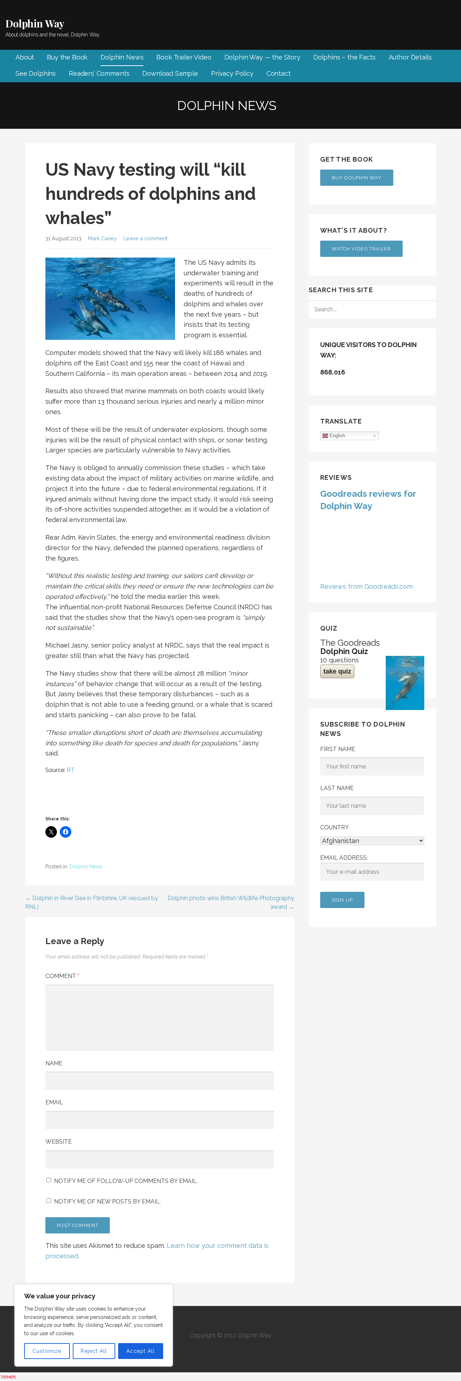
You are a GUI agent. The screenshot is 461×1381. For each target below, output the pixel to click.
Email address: (344, 857)
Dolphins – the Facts (344, 57)
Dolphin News (121, 57)
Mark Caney (102, 238)
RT (71, 770)
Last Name (337, 788)
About (24, 57)
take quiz (337, 671)
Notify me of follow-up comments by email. (126, 1181)
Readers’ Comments (99, 73)
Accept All (140, 1351)
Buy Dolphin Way (357, 177)
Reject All (94, 1351)
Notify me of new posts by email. (107, 1201)
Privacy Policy (232, 73)
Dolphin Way (34, 23)
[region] (93, 1325)
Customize (47, 1351)
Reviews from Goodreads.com (366, 586)
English (336, 435)
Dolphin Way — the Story (262, 57)
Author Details (410, 57)
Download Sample (170, 73)
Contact (279, 73)
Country (334, 827)
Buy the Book (67, 57)
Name (53, 1063)
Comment (62, 976)
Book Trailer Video (183, 57)
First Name (337, 749)
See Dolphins (35, 73)
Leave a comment (145, 238)
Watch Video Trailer (361, 248)
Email (54, 1102)
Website (58, 1141)
